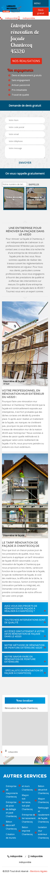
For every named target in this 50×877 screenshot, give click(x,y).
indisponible (11, 18)
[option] (14, 198)
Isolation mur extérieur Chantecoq (42, 832)
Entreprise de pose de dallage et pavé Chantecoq (10, 809)
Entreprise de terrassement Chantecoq (26, 818)
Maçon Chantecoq (42, 800)
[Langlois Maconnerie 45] (11, 8)
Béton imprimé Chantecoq (26, 831)
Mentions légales (38, 871)
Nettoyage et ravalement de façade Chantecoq (42, 814)
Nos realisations (26, 61)
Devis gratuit (40, 11)
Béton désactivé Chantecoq (42, 790)
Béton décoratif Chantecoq (10, 825)
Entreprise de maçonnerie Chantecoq (10, 791)
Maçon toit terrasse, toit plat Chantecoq (26, 802)
